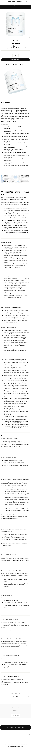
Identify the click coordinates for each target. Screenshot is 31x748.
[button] (15, 48)
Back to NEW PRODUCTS (16, 727)
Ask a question (15, 693)
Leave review (15, 715)
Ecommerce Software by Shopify (15, 746)
